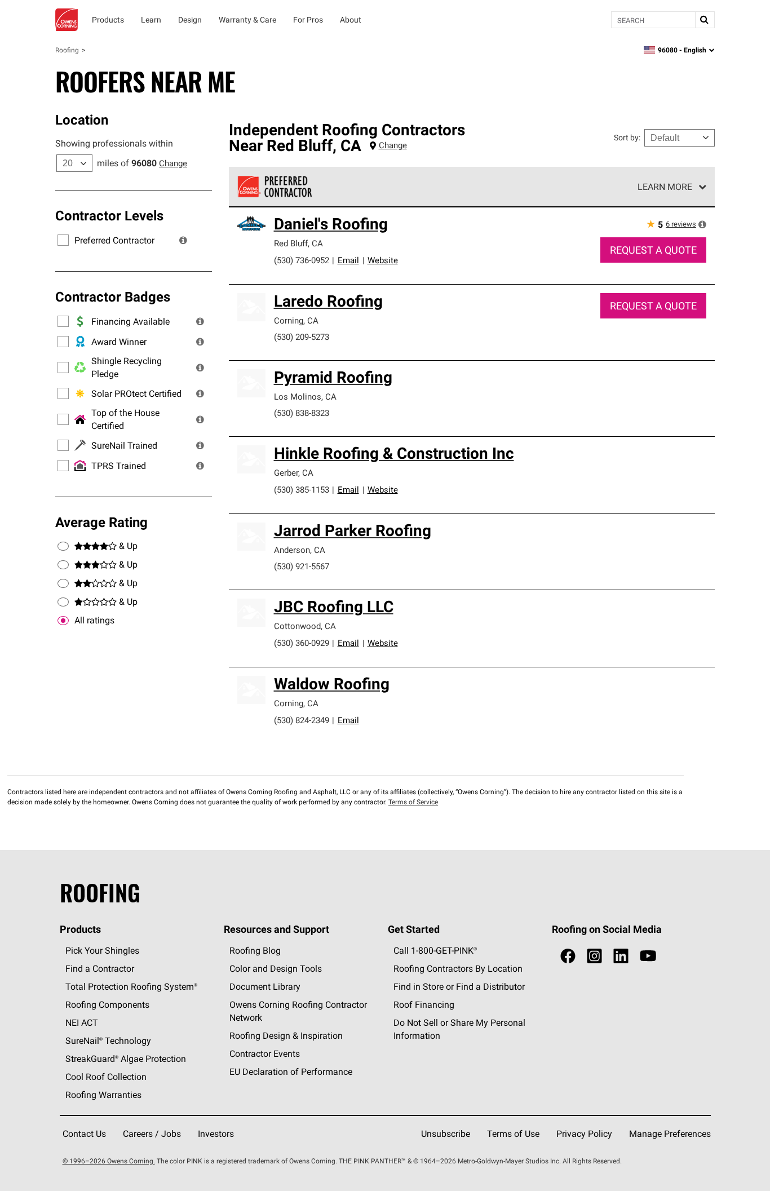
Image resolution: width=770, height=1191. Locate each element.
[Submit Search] (704, 19)
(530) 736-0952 (301, 260)
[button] (183, 240)
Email (348, 260)
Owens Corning (66, 19)
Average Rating (101, 521)
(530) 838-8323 (301, 413)
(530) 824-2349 (301, 720)
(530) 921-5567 (301, 566)
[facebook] (568, 956)
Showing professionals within (114, 143)
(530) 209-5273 (301, 336)
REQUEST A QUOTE (653, 249)
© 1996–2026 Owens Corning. (109, 1161)
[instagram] (594, 956)
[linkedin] (621, 956)
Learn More (665, 186)
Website (383, 260)
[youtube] (648, 956)
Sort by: (627, 137)
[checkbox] (63, 620)
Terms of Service (413, 802)
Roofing (67, 50)
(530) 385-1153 (301, 489)
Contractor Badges (112, 296)
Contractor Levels (109, 215)
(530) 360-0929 (301, 642)
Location (81, 119)
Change (173, 163)
